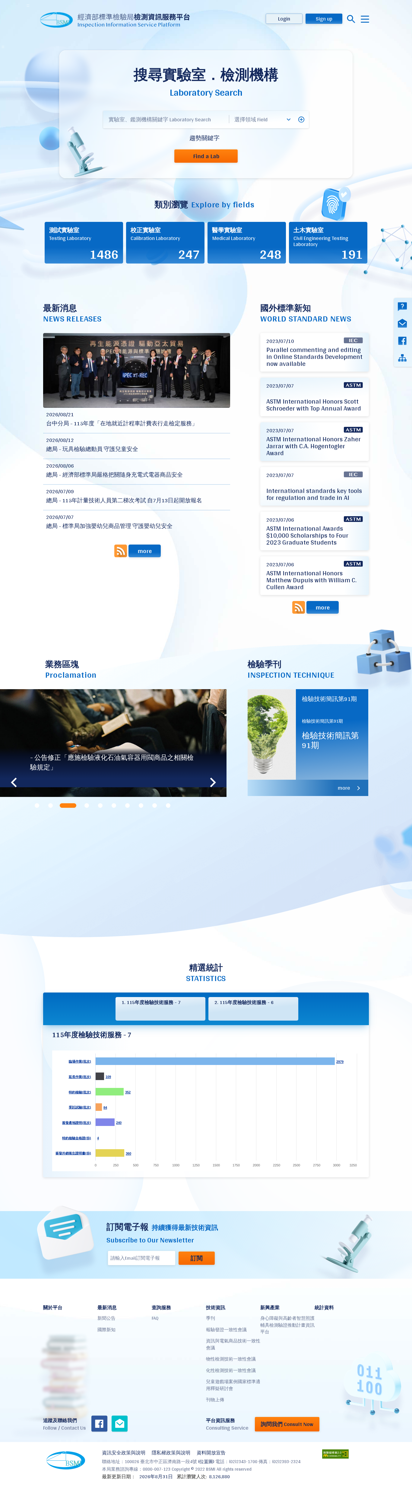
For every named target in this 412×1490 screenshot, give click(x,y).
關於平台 (52, 1307)
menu (365, 19)
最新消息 (107, 1307)
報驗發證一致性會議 (226, 1329)
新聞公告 (106, 1318)
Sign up (324, 19)
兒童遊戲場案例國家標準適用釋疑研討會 (233, 1384)
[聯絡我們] (119, 1424)
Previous (14, 782)
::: (28, 5)
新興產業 (270, 1307)
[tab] (37, 805)
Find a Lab (206, 156)
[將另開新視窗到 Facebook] (99, 1424)
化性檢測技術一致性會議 (231, 1370)
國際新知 (106, 1329)
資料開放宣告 (211, 1452)
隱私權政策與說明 (171, 1452)
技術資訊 (215, 1307)
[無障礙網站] (335, 1454)
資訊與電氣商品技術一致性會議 (233, 1344)
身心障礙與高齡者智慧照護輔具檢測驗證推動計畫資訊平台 (287, 1325)
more (145, 550)
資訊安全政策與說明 (123, 1452)
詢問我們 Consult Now (287, 1424)
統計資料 (324, 1307)
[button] (301, 119)
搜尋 (351, 19)
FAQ (155, 1318)
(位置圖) (206, 1461)
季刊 (210, 1318)
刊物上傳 (215, 1400)
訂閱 (197, 1258)
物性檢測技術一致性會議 (231, 1359)
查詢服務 (161, 1307)
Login (284, 19)
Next (213, 782)
